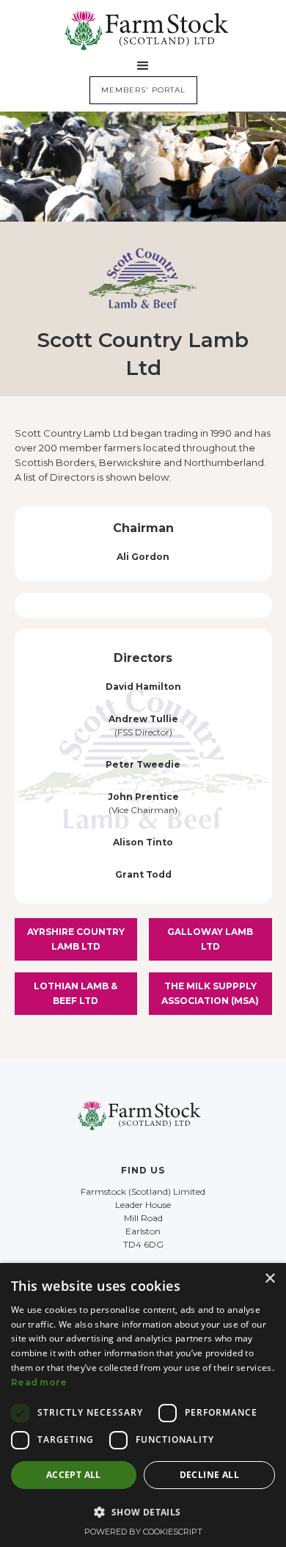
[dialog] (143, 1405)
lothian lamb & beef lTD (75, 993)
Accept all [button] (73, 1474)
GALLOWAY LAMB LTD (210, 939)
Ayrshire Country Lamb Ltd (76, 939)
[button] (143, 66)
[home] (143, 30)
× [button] (269, 1278)
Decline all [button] (209, 1474)
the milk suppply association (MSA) (210, 993)
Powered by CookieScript (143, 1531)
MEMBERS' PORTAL (143, 90)
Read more (39, 1382)
